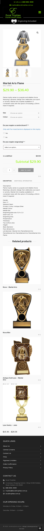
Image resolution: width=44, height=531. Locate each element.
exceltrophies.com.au (13, 494)
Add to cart (26, 170)
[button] (37, 33)
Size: (4, 113)
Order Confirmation (9, 464)
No (6, 137)
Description (7, 181)
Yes (6, 133)
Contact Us (7, 453)
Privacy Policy (8, 468)
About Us (6, 446)
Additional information (23, 181)
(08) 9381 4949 (11, 488)
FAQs (5, 457)
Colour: (5, 117)
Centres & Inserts (9, 450)
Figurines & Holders (9, 460)
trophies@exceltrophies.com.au (22, 5)
